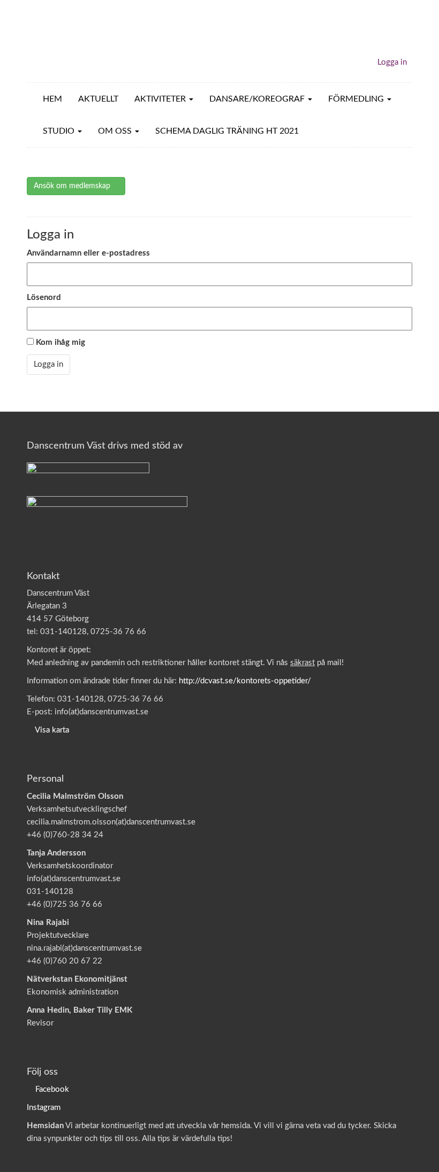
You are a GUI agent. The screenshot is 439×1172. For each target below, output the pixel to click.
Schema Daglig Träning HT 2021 (227, 131)
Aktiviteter (161, 99)
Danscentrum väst (89, 41)
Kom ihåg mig (59, 342)
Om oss (116, 131)
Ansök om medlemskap (73, 186)
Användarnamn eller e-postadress (88, 253)
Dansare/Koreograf (258, 99)
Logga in (392, 62)
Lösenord (44, 298)
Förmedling (357, 99)
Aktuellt (98, 99)
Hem (52, 99)
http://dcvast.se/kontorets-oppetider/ (245, 681)
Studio (60, 131)
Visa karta (52, 730)
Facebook (52, 1089)
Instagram (43, 1108)
